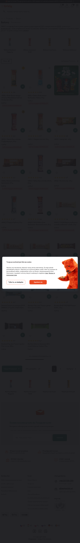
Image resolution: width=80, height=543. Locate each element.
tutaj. (46, 273)
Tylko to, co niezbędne (15, 282)
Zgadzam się (38, 282)
